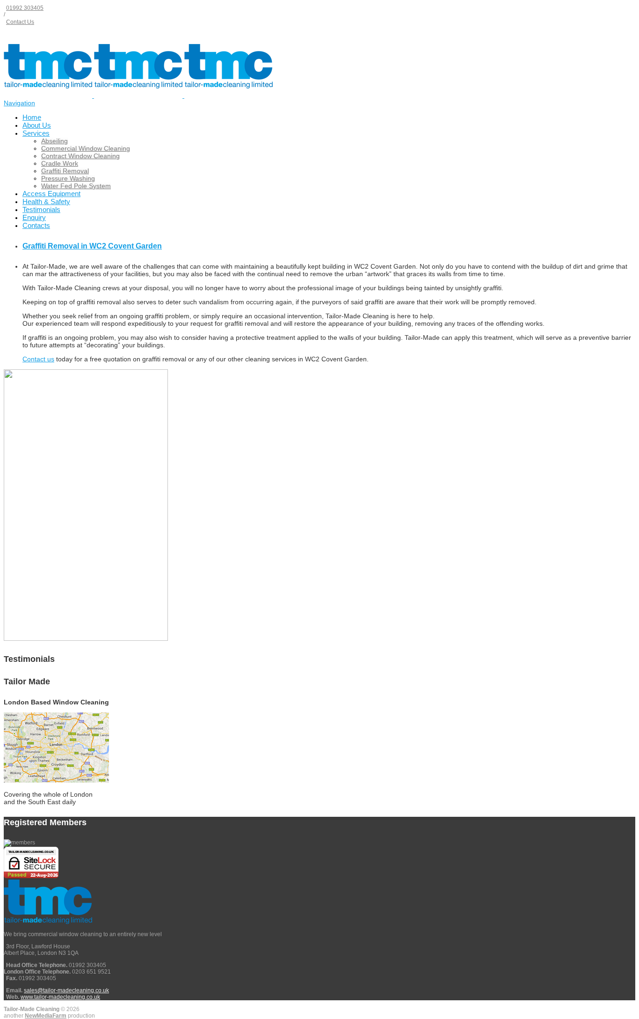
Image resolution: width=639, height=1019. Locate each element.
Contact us (38, 359)
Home (31, 117)
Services (36, 133)
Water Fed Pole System (76, 186)
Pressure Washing (68, 178)
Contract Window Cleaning (80, 156)
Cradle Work (59, 163)
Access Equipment (51, 194)
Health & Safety (46, 201)
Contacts (36, 225)
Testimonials (41, 209)
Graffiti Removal (65, 171)
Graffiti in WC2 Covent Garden (92, 246)
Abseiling (54, 141)
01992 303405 (25, 8)
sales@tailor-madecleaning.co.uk (66, 990)
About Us (36, 125)
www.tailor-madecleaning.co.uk (60, 997)
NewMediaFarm (45, 1015)
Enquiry (34, 217)
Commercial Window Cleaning (85, 148)
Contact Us (20, 22)
